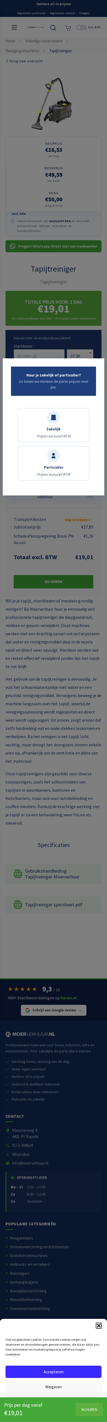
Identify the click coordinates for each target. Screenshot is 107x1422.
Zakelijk (53, 432)
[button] (99, 1325)
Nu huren (89, 1409)
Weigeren (53, 1386)
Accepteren (54, 1371)
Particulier (53, 471)
